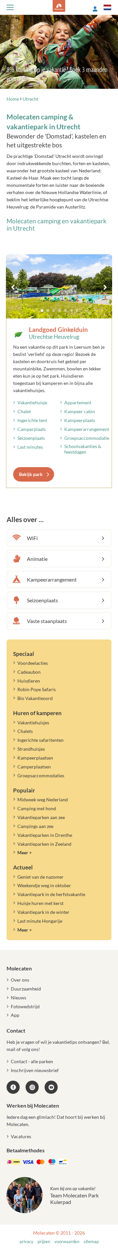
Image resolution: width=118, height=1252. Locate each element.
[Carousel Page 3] (53, 310)
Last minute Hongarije (39, 921)
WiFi (32, 538)
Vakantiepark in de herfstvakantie (51, 894)
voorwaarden (66, 1241)
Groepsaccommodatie (86, 438)
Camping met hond (36, 808)
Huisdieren (28, 681)
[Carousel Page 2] (48, 310)
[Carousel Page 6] (71, 310)
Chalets (25, 731)
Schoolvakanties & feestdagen (82, 449)
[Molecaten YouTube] (51, 1087)
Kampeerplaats (79, 420)
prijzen (44, 1241)
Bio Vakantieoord (35, 698)
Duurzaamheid (26, 988)
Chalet (24, 411)
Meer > (24, 852)
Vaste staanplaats (47, 621)
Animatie (37, 559)
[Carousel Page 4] (59, 310)
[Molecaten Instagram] (32, 1087)
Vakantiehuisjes (33, 722)
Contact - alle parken (32, 1061)
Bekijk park (31, 474)
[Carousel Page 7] (77, 310)
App (15, 1015)
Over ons (20, 980)
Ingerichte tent (32, 420)
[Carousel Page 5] (65, 310)
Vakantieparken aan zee (41, 817)
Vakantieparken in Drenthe (44, 835)
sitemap (91, 1241)
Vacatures (21, 1136)
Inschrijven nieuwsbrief (35, 1070)
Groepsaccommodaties (40, 775)
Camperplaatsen (34, 766)
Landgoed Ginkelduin (58, 329)
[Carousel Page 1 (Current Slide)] (42, 310)
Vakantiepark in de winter (43, 912)
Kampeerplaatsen (35, 758)
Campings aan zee (35, 826)
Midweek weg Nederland (42, 799)
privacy (26, 1241)
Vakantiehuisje (32, 402)
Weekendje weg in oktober (44, 885)
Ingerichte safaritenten (40, 740)
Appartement (77, 402)
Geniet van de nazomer (40, 877)
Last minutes (30, 447)
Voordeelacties (32, 663)
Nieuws (18, 997)
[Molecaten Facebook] (13, 1087)
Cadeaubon (29, 672)
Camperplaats (31, 429)
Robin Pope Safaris (36, 689)
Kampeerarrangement (86, 429)
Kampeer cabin (79, 411)
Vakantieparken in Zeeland (44, 844)
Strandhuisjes (31, 749)
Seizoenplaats (31, 438)
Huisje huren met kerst (40, 903)
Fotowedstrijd (25, 1006)
